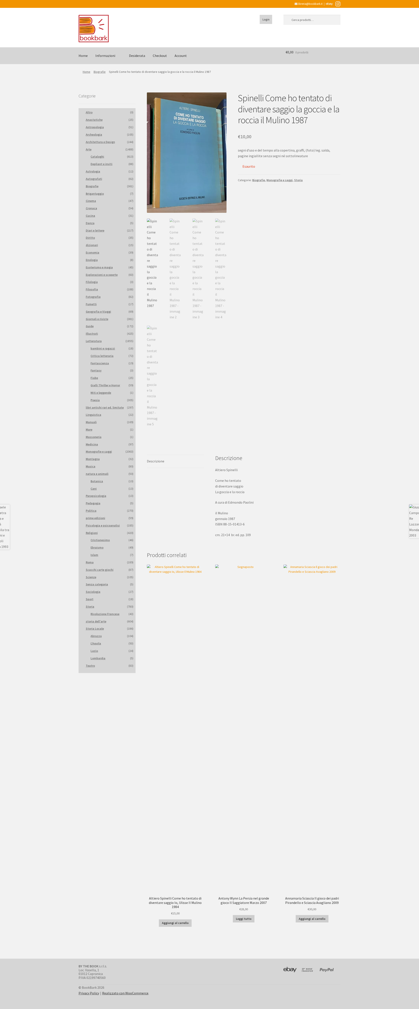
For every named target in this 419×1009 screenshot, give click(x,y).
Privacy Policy (89, 993)
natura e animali (97, 474)
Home (83, 55)
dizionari (92, 245)
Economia (92, 252)
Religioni (92, 533)
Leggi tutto (243, 919)
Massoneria (93, 437)
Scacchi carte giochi (99, 570)
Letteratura (94, 341)
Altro (89, 112)
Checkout (160, 55)
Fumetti (91, 304)
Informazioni (105, 55)
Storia (298, 180)
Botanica (97, 481)
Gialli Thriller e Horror (105, 385)
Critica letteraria (102, 356)
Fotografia (93, 297)
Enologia (92, 260)
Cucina (90, 216)
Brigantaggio (95, 194)
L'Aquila (96, 643)
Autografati (94, 179)
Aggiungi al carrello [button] (175, 923)
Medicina (92, 444)
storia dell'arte (96, 621)
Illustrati (92, 334)
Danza (90, 223)
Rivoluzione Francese (105, 614)
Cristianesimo (100, 540)
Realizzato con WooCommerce (125, 993)
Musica (90, 466)
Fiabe (94, 378)
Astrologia (93, 171)
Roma (90, 562)
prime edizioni (95, 518)
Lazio (94, 651)
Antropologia (95, 127)
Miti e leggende (101, 393)
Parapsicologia (96, 496)
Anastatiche (94, 120)
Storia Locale (95, 629)
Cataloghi (97, 157)
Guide (90, 326)
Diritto (90, 238)
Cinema (91, 201)
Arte (88, 149)
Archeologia (94, 134)
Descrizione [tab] (155, 461)
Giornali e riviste (97, 319)
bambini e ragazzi (103, 348)
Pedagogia (93, 503)
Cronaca (91, 208)
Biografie (100, 72)
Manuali (91, 422)
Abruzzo (96, 636)
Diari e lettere (95, 230)
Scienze (91, 577)
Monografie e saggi (279, 180)
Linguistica (93, 415)
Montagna (93, 459)
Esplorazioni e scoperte (102, 275)
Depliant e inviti (101, 164)
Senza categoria (97, 584)
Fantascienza (100, 363)
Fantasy (96, 370)
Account (181, 55)
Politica (91, 511)
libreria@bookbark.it (310, 4)
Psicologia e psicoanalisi (103, 525)
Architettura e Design (100, 142)
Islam (94, 555)
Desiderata (137, 55)
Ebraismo (97, 547)
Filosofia (92, 289)
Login (266, 19)
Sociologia (93, 592)
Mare (89, 429)
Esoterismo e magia (99, 267)
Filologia (92, 282)
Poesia (95, 400)
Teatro (90, 666)
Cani (94, 489)
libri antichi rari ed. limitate (105, 407)
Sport (89, 599)
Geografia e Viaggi (98, 312)
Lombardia (98, 658)
